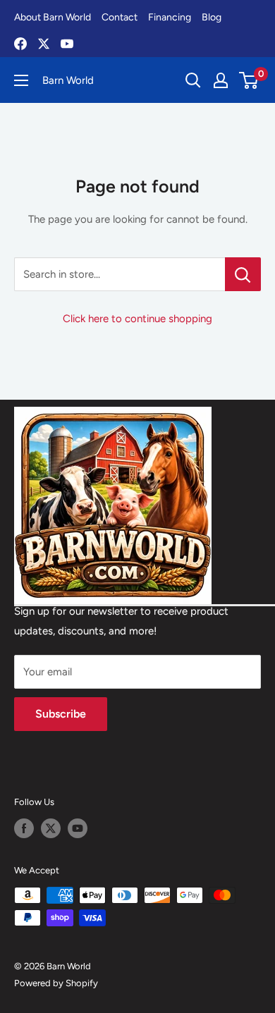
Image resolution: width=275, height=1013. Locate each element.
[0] (249, 80)
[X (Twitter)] (43, 43)
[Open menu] (21, 80)
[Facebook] (20, 43)
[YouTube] (67, 43)
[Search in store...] (243, 274)
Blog (211, 17)
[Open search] (193, 80)
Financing (169, 17)
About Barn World (52, 17)
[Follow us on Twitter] (51, 828)
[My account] (221, 80)
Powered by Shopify (56, 983)
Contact (120, 17)
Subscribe (60, 713)
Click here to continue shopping (137, 318)
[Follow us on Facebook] (24, 828)
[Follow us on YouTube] (77, 828)
